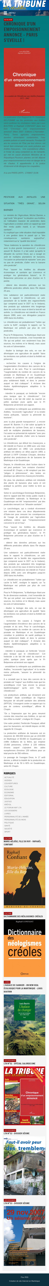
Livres (7, 982)
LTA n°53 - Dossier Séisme (17, 1203)
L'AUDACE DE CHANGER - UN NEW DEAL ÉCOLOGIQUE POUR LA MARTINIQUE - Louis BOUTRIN (23, 988)
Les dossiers (9, 1060)
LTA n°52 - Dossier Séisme (16, 1133)
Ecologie (8, 20)
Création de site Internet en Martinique (24, 1281)
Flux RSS (24, 1277)
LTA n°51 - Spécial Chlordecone (19, 1063)
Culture (8, 838)
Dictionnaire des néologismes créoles (23, 916)
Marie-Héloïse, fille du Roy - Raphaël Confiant (22, 843)
